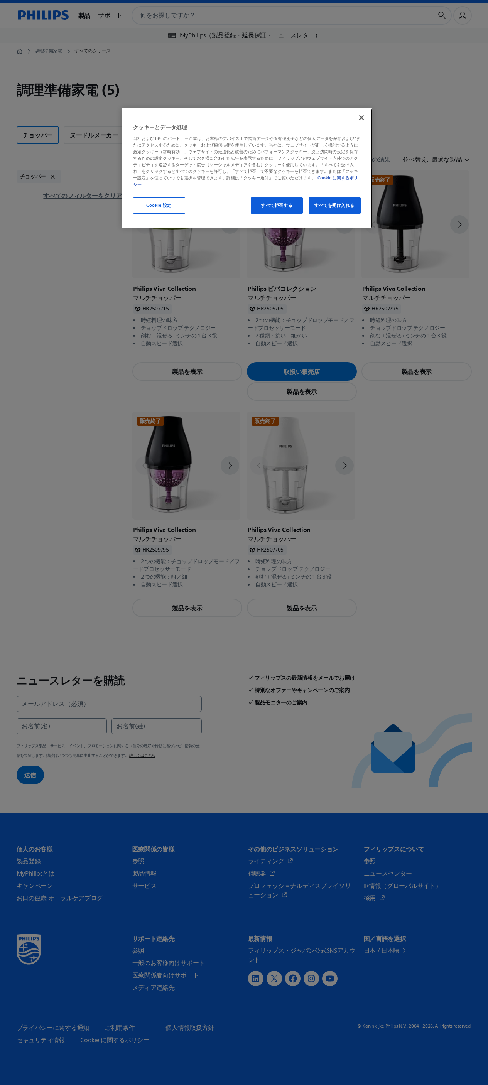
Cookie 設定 (159, 205)
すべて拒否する (276, 205)
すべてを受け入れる (334, 205)
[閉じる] (361, 117)
